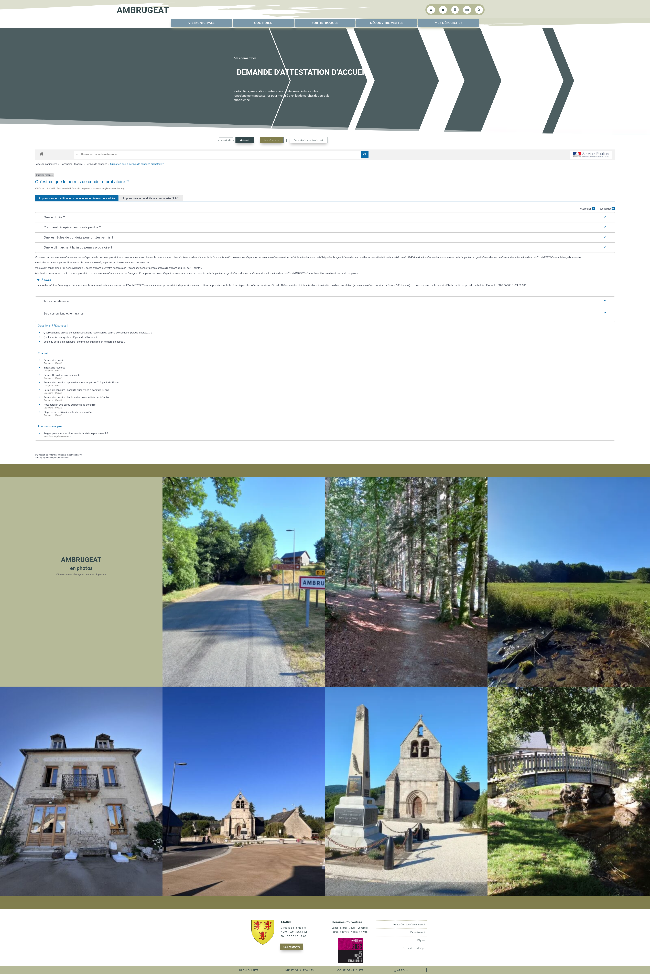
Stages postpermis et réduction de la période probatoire (74, 433)
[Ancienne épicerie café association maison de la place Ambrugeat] (81, 895)
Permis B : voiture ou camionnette (62, 375)
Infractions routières (54, 367)
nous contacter (291, 946)
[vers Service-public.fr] (591, 155)
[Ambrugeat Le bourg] (243, 685)
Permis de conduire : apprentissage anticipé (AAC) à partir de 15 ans (81, 382)
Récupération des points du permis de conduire (69, 404)
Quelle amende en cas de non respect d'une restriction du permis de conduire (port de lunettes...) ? (98, 332)
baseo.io (65, 458)
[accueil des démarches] (41, 154)
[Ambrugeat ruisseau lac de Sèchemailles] (569, 895)
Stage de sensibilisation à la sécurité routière (68, 412)
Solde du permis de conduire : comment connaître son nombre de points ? (84, 341)
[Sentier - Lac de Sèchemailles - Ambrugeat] (406, 685)
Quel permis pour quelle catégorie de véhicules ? (70, 337)
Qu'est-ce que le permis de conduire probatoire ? (137, 164)
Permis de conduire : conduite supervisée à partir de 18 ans (76, 389)
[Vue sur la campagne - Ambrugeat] (569, 685)
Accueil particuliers (47, 164)
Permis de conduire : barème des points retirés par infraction (77, 397)
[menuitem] (201, 23)
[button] (325, 217)
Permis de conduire (97, 164)
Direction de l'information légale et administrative (59, 455)
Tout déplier (605, 208)
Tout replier (585, 208)
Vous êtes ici (226, 140)
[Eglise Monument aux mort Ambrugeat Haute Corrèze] (406, 895)
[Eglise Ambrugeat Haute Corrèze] (243, 895)
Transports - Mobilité (71, 164)
